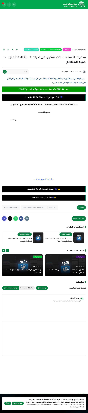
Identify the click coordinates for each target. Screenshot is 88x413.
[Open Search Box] (14, 4)
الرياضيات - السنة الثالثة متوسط (50, 49)
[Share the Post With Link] (26, 218)
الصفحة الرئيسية (80, 49)
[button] (21, 218)
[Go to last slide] (7, 250)
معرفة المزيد (17, 403)
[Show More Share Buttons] (4, 218)
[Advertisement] (44, 28)
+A (8, 49)
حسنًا (7, 403)
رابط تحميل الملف (42, 179)
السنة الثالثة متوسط (31, 49)
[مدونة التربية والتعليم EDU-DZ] (74, 4)
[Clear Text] (5, 72)
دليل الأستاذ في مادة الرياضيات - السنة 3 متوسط (20, 239)
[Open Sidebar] (9, 4)
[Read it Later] (4, 49)
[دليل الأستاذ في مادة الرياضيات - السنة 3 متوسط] (38, 237)
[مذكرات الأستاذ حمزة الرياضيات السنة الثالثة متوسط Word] (78, 237)
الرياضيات (66, 49)
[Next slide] (3, 250)
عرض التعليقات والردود (10, 288)
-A (17, 49)
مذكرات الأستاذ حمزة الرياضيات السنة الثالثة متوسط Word (58, 239)
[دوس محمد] (84, 71)
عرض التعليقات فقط (26, 288)
